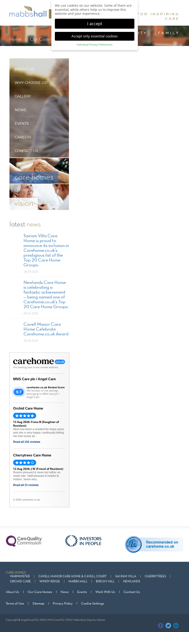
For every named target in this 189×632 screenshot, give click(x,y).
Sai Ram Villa (125, 576)
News (20, 110)
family (169, 32)
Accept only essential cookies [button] (94, 36)
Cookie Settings (92, 603)
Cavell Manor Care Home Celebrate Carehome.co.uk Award (46, 329)
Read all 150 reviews (26, 442)
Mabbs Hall (77, 581)
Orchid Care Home (28, 408)
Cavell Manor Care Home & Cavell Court (72, 576)
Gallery (23, 96)
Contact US (26, 151)
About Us (12, 592)
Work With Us (105, 592)
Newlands (131, 581)
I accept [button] (94, 23)
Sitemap (38, 603)
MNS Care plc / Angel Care (34, 379)
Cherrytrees (155, 576)
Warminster (20, 576)
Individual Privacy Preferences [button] (94, 44)
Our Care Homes (47, 39)
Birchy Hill (105, 581)
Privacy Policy (63, 603)
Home (15, 39)
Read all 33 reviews (26, 485)
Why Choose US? (31, 82)
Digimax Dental (96, 620)
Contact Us (132, 592)
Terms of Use (15, 603)
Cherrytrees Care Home (32, 455)
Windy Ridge (49, 581)
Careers (23, 137)
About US (24, 69)
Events (22, 123)
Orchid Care (20, 581)
